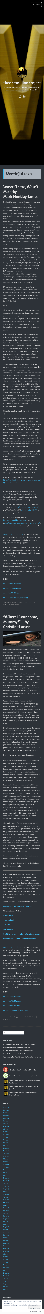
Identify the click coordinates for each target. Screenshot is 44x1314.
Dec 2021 (6, 1115)
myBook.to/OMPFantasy (12, 588)
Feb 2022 (6, 1110)
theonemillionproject (22, 83)
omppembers (9, 602)
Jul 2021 (5, 1129)
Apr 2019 (6, 1197)
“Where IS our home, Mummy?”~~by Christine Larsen (20, 622)
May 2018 (6, 1227)
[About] (20, 96)
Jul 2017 (5, 1254)
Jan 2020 (6, 1175)
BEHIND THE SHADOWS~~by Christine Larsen (18, 1051)
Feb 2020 (6, 1172)
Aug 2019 (6, 1189)
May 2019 (6, 1194)
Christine (12, 1070)
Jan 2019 (5, 1205)
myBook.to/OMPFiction (11, 593)
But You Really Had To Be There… (27, 1070)
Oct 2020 (6, 1153)
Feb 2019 (6, 1202)
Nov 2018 (6, 1210)
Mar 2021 (6, 1140)
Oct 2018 (6, 1213)
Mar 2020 (6, 1170)
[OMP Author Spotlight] (24, 96)
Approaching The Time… (17, 1080)
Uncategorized (18, 602)
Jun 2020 (6, 1162)
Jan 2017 (5, 1270)
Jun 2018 (5, 1224)
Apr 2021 (5, 1137)
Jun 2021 (5, 1132)
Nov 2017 (6, 1243)
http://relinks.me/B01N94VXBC (26, 507)
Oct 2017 (5, 1246)
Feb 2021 (6, 1142)
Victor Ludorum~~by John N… (28, 1076)
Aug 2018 (6, 1219)
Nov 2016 (6, 1276)
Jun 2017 (5, 1257)
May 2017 (6, 1259)
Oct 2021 (5, 1121)
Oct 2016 (6, 1278)
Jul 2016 (5, 1286)
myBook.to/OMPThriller (12, 584)
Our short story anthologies (13, 534)
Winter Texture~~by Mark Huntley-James (16, 1047)
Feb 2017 (6, 1267)
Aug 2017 (6, 1251)
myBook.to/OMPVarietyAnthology (15, 597)
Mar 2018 (6, 1232)
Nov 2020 (6, 1151)
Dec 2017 (6, 1240)
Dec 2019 (6, 1178)
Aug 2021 (6, 1126)
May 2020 (6, 1164)
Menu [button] (37, 5)
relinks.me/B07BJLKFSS (29, 510)
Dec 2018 (6, 1208)
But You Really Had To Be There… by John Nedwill (19, 1044)
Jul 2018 (5, 1221)
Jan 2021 (5, 1145)
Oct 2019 (6, 1183)
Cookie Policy (35, 1305)
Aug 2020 (6, 1156)
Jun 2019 (5, 1191)
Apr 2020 (6, 1167)
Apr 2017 (5, 1262)
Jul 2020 (5, 1159)
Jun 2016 (5, 1289)
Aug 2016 (6, 1284)
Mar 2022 (6, 1107)
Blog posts (17, 1017)
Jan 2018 (5, 1238)
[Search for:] (13, 1033)
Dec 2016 (6, 1273)
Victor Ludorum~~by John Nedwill (14, 1054)
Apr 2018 (6, 1229)
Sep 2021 (6, 1124)
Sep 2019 (6, 1186)
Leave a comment (14, 604)
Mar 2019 (6, 1200)
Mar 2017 (6, 1265)
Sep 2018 (6, 1216)
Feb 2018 (6, 1235)
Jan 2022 (5, 1113)
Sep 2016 (6, 1281)
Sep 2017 (6, 1248)
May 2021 (6, 1134)
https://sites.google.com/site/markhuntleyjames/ (22, 523)
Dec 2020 (6, 1148)
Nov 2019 (6, 1181)
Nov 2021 (6, 1118)
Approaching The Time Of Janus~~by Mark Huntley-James (22, 1057)
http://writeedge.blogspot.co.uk (14, 520)
